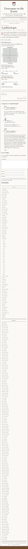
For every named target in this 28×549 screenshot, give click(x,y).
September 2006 (4, 532)
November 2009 (4, 470)
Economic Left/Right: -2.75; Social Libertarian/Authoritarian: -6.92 (12, 125)
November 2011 (4, 431)
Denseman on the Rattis (14, 10)
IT (2, 235)
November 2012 (4, 411)
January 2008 (4, 506)
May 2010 (3, 460)
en (3, 246)
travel (3, 308)
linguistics (4, 276)
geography (4, 228)
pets (2, 287)
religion (3, 297)
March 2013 (4, 404)
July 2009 (3, 476)
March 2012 (4, 424)
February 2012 (4, 426)
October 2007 (4, 511)
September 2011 (4, 434)
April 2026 (4, 324)
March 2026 (4, 326)
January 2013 (4, 408)
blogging (3, 194)
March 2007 (4, 522)
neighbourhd (4, 284)
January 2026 (4, 327)
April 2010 (4, 462)
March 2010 (4, 463)
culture (3, 200)
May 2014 (3, 381)
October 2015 (4, 368)
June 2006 (3, 537)
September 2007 (4, 512)
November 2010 (4, 450)
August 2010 (4, 455)
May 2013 (3, 401)
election (3, 212)
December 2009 (4, 468)
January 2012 (4, 427)
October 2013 (4, 393)
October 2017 (4, 355)
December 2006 (4, 527)
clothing (3, 197)
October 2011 (4, 432)
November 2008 (4, 490)
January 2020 (4, 337)
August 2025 (4, 329)
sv (3, 267)
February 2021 (4, 331)
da (3, 243)
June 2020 (3, 334)
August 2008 (4, 494)
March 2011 (4, 444)
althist (3, 189)
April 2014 (4, 383)
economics (4, 209)
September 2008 (4, 493)
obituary (3, 286)
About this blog (8, 21)
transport (3, 307)
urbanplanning (4, 312)
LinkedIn (17, 23)
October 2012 (4, 413)
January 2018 (4, 352)
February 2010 (4, 465)
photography (4, 289)
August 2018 (4, 347)
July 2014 (3, 380)
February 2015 (4, 373)
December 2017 (4, 354)
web (2, 315)
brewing (3, 196)
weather (3, 313)
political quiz (10, 32)
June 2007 (3, 517)
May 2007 (3, 519)
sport (3, 305)
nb (3, 261)
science (3, 300)
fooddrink (3, 222)
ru (3, 264)
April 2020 (4, 335)
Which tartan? (4, 94)
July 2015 (3, 370)
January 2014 (4, 388)
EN (2, 25)
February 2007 (4, 524)
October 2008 (4, 491)
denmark (3, 202)
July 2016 (3, 362)
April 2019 (4, 344)
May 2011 (3, 440)
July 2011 (3, 437)
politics (3, 290)
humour (3, 233)
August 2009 (4, 475)
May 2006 (3, 539)
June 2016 (3, 363)
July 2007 (3, 516)
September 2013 (4, 394)
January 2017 (4, 357)
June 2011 (3, 439)
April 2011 (4, 442)
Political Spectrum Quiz (7, 65)
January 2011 (4, 447)
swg (3, 269)
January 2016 (4, 367)
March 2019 (4, 345)
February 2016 (4, 365)
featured (3, 220)
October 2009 (4, 472)
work (3, 317)
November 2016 (4, 358)
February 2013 (4, 406)
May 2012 (3, 421)
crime (3, 199)
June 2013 (3, 399)
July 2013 (3, 398)
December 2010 (4, 449)
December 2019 (4, 339)
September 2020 (4, 332)
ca (3, 240)
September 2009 (4, 473)
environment (4, 213)
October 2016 (4, 360)
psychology (4, 295)
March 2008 (4, 503)
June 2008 (3, 498)
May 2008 (3, 499)
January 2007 (4, 526)
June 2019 (3, 342)
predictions (4, 292)
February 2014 (4, 386)
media (3, 279)
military (3, 281)
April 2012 (4, 422)
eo (3, 248)
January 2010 (4, 467)
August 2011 (4, 435)
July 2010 (3, 457)
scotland (3, 302)
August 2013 (4, 396)
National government (22, 98)
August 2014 (4, 378)
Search (23, 19)
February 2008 (4, 504)
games (3, 225)
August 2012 (4, 416)
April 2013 (3, 403)
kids (2, 236)
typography (4, 310)
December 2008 (4, 488)
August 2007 (4, 514)
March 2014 (4, 385)
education (3, 210)
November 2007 (4, 509)
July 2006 (3, 535)
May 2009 (3, 480)
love (2, 277)
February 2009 (4, 485)
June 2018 (3, 349)
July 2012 (3, 417)
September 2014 (4, 376)
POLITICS (6, 25)
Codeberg (11, 23)
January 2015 (4, 375)
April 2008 (4, 501)
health (3, 230)
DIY (3, 205)
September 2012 (4, 414)
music (3, 282)
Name (3, 171)
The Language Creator (18, 21)
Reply (5, 118)
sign (2, 304)
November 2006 (4, 529)
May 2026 (3, 322)
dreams (3, 207)
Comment (3, 159)
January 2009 (4, 486)
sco (3, 266)
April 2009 (4, 481)
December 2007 (4, 508)
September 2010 (4, 453)
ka (3, 256)
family (3, 218)
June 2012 (3, 419)
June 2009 (3, 478)
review (3, 299)
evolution (3, 217)
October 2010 (4, 452)
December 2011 (4, 429)
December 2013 (4, 390)
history (3, 232)
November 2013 (4, 391)
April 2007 (4, 521)
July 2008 (3, 496)
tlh (3, 271)
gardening (4, 227)
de (3, 244)
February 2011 (4, 445)
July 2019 (3, 340)
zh (3, 274)
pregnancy (4, 294)
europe (3, 215)
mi (3, 259)
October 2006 (4, 531)
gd (3, 253)
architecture (4, 191)
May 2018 (3, 350)
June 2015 (3, 371)
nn (3, 262)
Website (3, 176)
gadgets (3, 223)
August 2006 (4, 534)
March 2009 (4, 483)
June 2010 (3, 458)
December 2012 (4, 409)
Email (2, 173)
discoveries (4, 204)
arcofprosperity (5, 192)
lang (3, 238)
